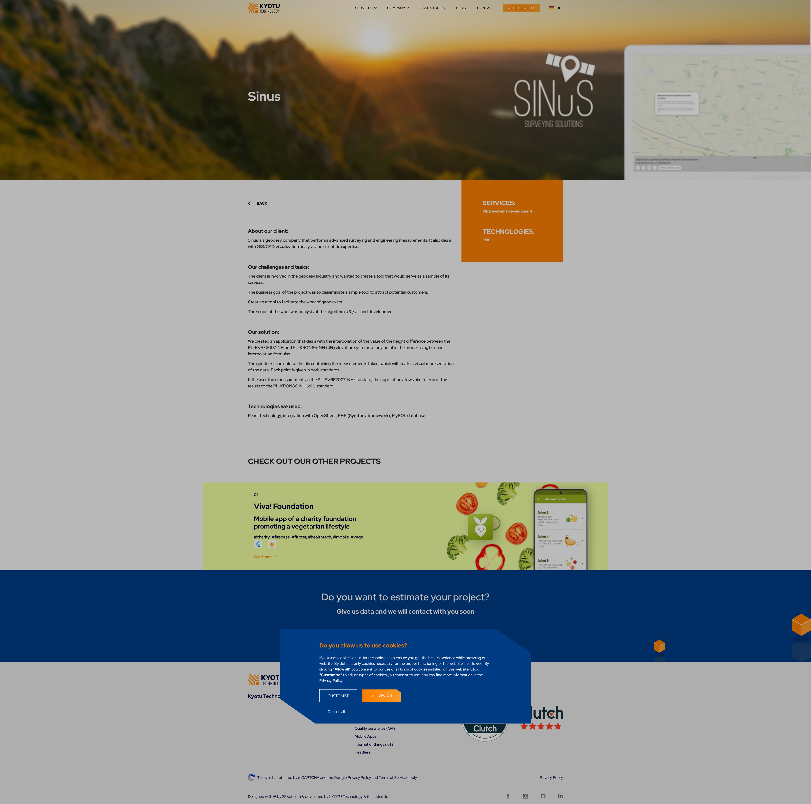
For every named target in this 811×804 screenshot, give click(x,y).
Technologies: (509, 231)
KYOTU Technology (346, 796)
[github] (543, 796)
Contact (485, 8)
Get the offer (522, 8)
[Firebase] (272, 544)
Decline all (336, 711)
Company (396, 8)
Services (364, 8)
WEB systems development (507, 211)
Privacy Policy (551, 777)
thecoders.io (377, 796)
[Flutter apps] (258, 544)
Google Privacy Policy (352, 777)
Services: (499, 203)
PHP (486, 239)
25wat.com (291, 796)
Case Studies (432, 8)
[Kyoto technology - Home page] (264, 8)
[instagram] (525, 796)
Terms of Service (393, 777)
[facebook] (508, 796)
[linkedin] (560, 796)
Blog (461, 8)
